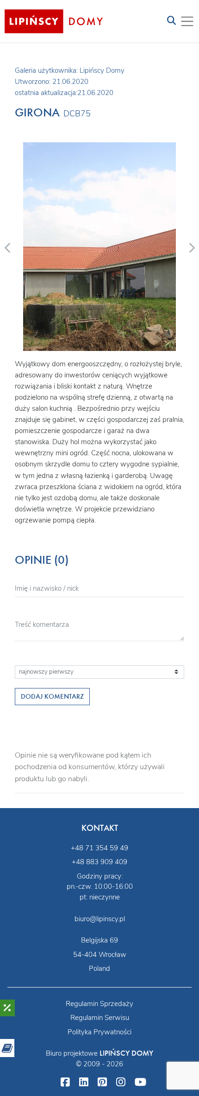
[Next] (191, 246)
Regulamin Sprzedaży (99, 1003)
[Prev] (7, 246)
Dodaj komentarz (52, 696)
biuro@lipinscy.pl (100, 919)
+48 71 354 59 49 (99, 848)
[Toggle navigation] (171, 21)
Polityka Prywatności (99, 1032)
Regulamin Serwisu (99, 1017)
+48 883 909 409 (99, 862)
